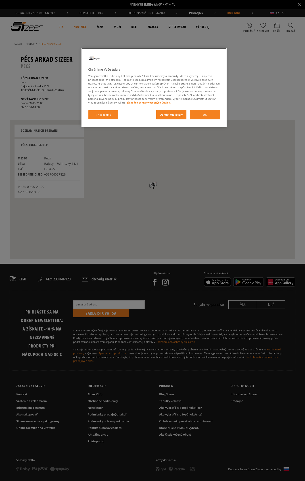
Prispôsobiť (103, 114)
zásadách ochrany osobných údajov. (149, 102)
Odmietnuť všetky (171, 114)
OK (205, 114)
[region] (154, 87)
